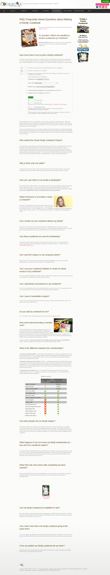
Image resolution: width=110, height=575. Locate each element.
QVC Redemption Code (42, 570)
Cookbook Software (78, 10)
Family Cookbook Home (11, 4)
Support (51, 568)
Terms (55, 568)
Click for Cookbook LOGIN (102, 4)
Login (89, 10)
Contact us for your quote (59, 104)
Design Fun (23, 10)
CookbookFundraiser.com (26, 245)
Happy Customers (68, 10)
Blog (40, 568)
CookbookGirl (28, 570)
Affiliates (34, 570)
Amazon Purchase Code (63, 568)
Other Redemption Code (53, 570)
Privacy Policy (45, 568)
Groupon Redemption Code (75, 568)
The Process (35, 10)
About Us (13, 10)
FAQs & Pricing (56, 10)
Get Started (46, 10)
